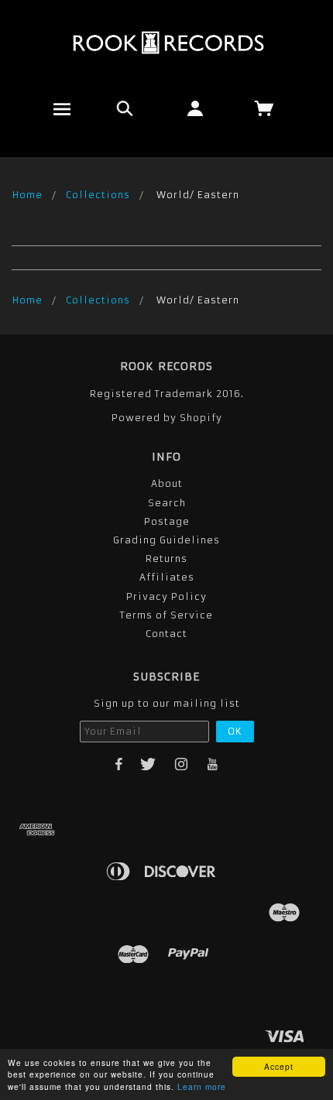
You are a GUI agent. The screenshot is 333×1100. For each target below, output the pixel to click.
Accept (279, 1066)
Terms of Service (166, 615)
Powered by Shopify (167, 417)
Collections (98, 194)
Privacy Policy (166, 596)
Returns (166, 558)
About (167, 483)
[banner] (167, 42)
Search (167, 503)
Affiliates (166, 577)
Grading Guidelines (166, 540)
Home (27, 194)
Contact (166, 633)
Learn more (201, 1086)
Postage (167, 521)
